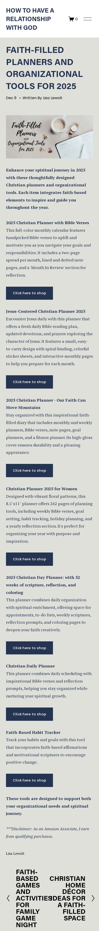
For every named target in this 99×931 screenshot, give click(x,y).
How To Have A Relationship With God (30, 18)
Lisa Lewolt (53, 98)
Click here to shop (29, 293)
